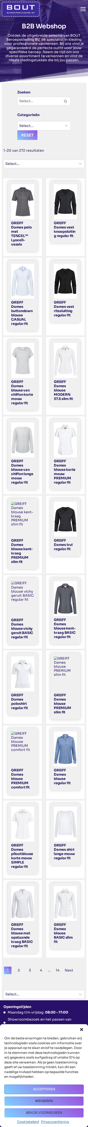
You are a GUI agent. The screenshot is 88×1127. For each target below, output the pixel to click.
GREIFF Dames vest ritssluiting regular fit (64, 308)
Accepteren (44, 1089)
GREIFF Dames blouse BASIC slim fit (63, 933)
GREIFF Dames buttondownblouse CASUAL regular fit (22, 313)
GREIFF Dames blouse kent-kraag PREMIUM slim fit (22, 551)
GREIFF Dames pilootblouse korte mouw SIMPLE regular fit (22, 856)
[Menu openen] (83, 9)
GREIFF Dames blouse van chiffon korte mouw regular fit (22, 392)
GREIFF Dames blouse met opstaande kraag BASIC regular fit (22, 935)
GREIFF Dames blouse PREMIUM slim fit (62, 703)
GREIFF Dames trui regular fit (63, 544)
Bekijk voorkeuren (44, 1113)
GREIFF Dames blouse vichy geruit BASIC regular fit (22, 628)
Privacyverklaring (55, 1122)
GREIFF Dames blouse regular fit (62, 776)
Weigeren (44, 1101)
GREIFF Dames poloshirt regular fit (19, 701)
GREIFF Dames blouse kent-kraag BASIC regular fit (64, 628)
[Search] (65, 101)
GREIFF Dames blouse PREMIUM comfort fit (20, 779)
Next (69, 970)
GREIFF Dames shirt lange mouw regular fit (64, 851)
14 (57, 970)
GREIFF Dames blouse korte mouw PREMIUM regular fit (64, 472)
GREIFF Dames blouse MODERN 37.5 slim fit (63, 390)
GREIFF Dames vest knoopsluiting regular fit (64, 229)
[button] (81, 1029)
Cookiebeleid (28, 1122)
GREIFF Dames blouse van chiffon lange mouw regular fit (22, 472)
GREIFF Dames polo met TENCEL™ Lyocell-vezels (21, 234)
